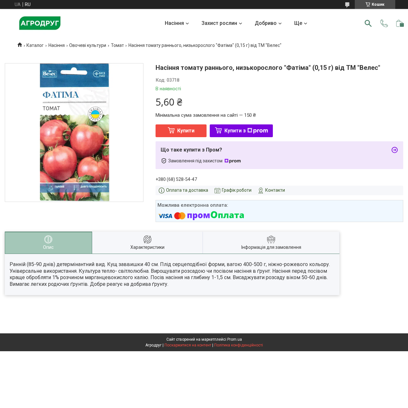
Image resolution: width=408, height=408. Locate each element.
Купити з (235, 131)
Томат (117, 45)
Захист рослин (219, 23)
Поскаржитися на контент (187, 345)
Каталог (35, 45)
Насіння (174, 23)
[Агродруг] (40, 23)
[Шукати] (368, 23)
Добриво (266, 23)
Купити (185, 131)
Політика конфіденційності (238, 345)
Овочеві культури (87, 45)
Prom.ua (234, 339)
